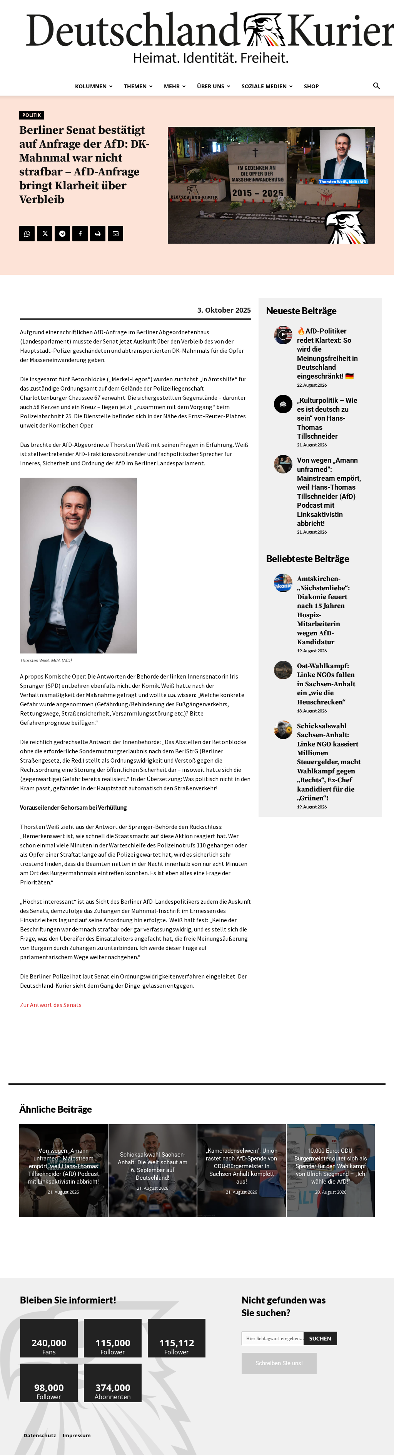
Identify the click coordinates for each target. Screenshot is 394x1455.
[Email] (115, 233)
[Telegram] (62, 233)
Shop (311, 86)
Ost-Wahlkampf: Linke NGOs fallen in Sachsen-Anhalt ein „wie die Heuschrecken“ (326, 684)
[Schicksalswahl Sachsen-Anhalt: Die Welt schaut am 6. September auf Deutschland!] (153, 1170)
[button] (376, 87)
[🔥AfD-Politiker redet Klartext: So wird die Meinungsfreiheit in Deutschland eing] (283, 335)
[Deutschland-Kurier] (197, 38)
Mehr (172, 86)
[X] (44, 233)
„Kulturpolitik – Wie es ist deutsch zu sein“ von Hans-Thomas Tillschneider (327, 418)
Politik (31, 115)
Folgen (113, 1322)
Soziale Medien (264, 86)
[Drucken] (97, 233)
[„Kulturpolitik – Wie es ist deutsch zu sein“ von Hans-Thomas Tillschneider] (283, 404)
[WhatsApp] (27, 233)
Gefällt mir (49, 1322)
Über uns (210, 86)
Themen (135, 86)
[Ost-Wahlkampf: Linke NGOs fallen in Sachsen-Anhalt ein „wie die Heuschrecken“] (283, 670)
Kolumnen (91, 86)
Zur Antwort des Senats (51, 1005)
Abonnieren (113, 1366)
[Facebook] (80, 233)
